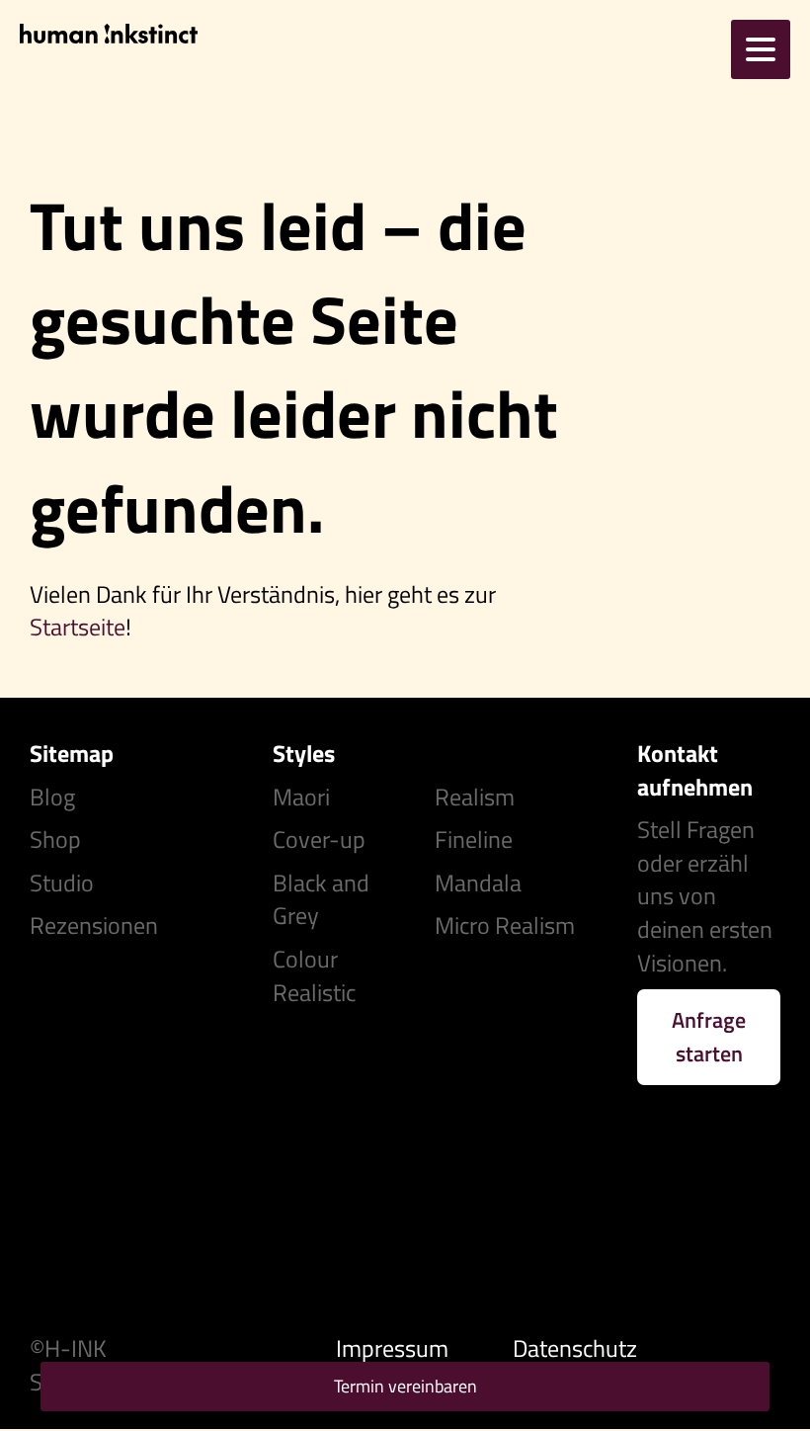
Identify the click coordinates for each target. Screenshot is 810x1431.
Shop (55, 839)
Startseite (77, 626)
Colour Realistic (314, 975)
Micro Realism (505, 925)
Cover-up (319, 839)
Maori (301, 796)
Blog (52, 796)
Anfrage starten (709, 1036)
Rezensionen (94, 925)
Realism (475, 796)
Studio (62, 882)
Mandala (478, 882)
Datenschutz (575, 1348)
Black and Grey (321, 899)
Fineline (474, 839)
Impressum (392, 1348)
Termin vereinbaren (405, 1386)
